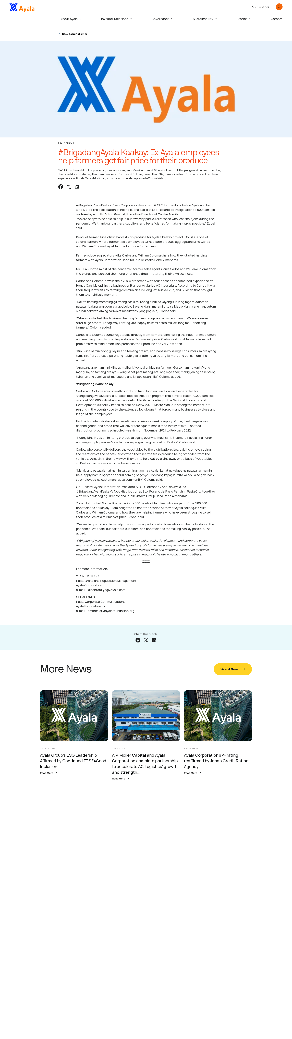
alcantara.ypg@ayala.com (106, 590)
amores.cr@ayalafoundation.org (111, 611)
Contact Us (260, 7)
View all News (229, 669)
